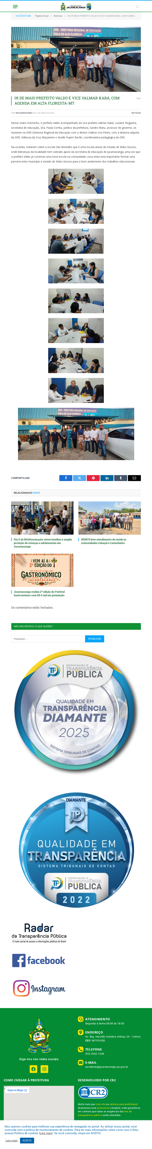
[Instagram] (44, 1069)
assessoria (103, 1108)
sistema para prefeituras (123, 1104)
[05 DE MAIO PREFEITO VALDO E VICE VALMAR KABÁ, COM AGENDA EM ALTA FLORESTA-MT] (76, 59)
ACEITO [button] (27, 1140)
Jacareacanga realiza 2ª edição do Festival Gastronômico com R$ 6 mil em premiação (39, 593)
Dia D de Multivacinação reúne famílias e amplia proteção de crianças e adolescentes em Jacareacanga (43, 543)
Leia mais (46, 1133)
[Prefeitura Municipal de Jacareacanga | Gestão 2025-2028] (76, 7)
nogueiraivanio (24, 113)
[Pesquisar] (137, 6)
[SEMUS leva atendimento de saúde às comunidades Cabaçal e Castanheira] (109, 518)
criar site (100, 1104)
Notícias (136, 113)
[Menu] (15, 6)
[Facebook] (33, 1069)
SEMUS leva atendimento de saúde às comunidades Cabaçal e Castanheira (103, 541)
